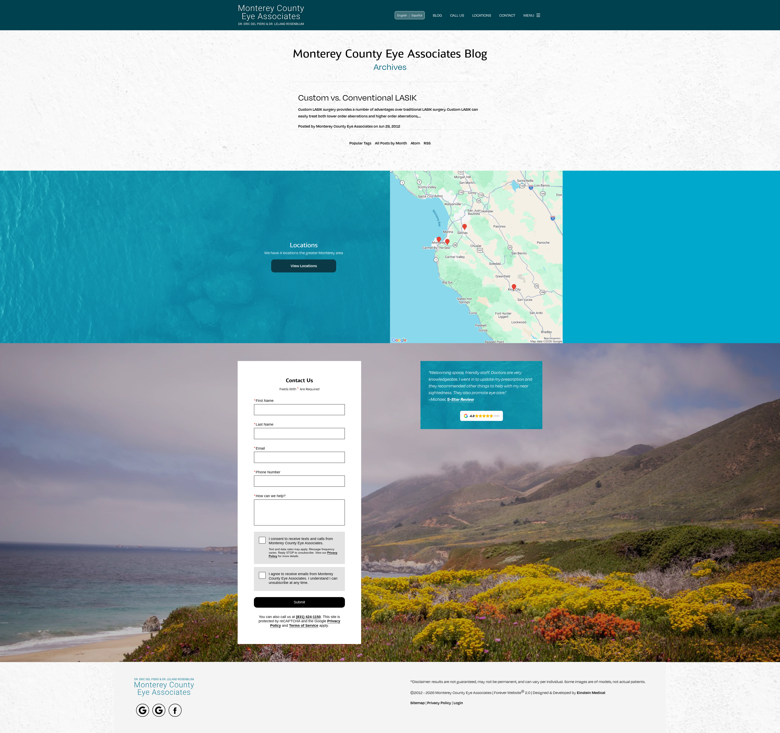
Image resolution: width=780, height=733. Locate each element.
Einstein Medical (591, 692)
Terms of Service (303, 625)
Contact (507, 15)
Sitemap (417, 702)
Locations (481, 15)
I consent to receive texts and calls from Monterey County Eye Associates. (303, 547)
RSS (427, 143)
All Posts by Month (391, 143)
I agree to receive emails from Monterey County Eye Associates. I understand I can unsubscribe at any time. (303, 578)
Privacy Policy (439, 702)
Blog (437, 15)
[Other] (142, 710)
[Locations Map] (476, 256)
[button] (402, 15)
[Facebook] (175, 710)
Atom (415, 143)
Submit (299, 602)
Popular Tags (360, 143)
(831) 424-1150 (308, 617)
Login (458, 702)
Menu (528, 15)
